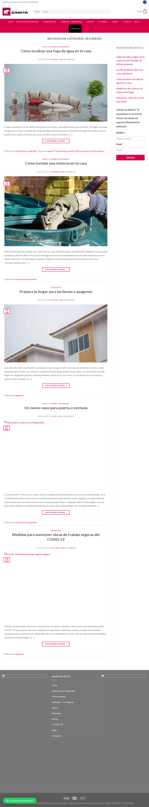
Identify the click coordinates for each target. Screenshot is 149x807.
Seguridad (64, 47)
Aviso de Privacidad (57, 803)
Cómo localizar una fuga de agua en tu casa (56, 51)
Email (119, 144)
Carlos (70, 59)
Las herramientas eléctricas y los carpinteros (129, 71)
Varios (115, 22)
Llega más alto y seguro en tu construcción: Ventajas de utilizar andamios (130, 60)
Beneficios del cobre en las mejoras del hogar (129, 90)
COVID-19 (127, 22)
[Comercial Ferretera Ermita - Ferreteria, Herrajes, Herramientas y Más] (15, 11)
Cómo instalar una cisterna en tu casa (56, 163)
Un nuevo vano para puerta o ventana (55, 408)
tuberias (100, 151)
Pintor (90, 22)
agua (50, 151)
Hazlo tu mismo (50, 47)
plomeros (87, 151)
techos (94, 151)
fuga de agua (61, 151)
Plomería (103, 22)
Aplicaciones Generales (27, 22)
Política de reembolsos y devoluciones (85, 803)
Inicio (11, 22)
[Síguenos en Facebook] (145, 2)
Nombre (121, 132)
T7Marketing (127, 803)
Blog (136, 22)
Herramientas (49, 22)
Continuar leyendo (56, 141)
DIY (53, 151)
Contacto (75, 28)
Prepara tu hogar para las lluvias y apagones (55, 291)
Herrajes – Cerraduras (71, 22)
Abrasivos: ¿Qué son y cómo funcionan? (130, 99)
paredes (70, 151)
